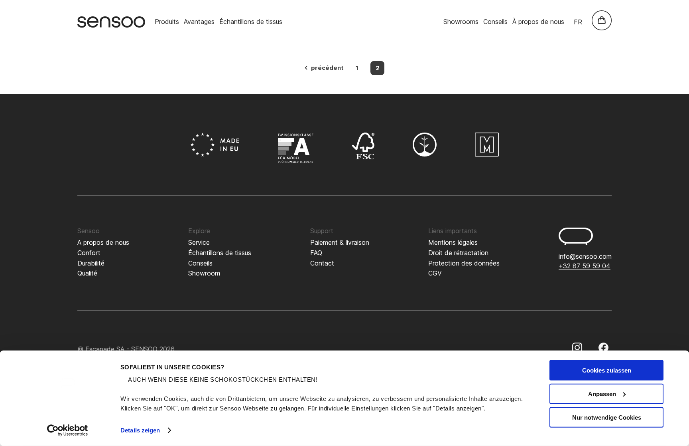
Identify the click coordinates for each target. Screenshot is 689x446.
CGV (435, 273)
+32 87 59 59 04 (584, 266)
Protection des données (464, 263)
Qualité (87, 273)
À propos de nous (538, 22)
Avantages (199, 22)
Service (199, 242)
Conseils (495, 22)
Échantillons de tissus (250, 22)
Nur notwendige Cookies (606, 417)
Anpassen (602, 393)
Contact (322, 263)
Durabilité (90, 263)
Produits (167, 22)
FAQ (316, 253)
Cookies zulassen (606, 370)
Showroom (204, 273)
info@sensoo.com (585, 256)
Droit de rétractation (458, 253)
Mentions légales (453, 242)
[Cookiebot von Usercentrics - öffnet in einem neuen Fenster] (67, 430)
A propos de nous (103, 242)
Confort (88, 253)
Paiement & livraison (339, 242)
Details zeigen (140, 430)
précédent (327, 67)
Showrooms (460, 22)
